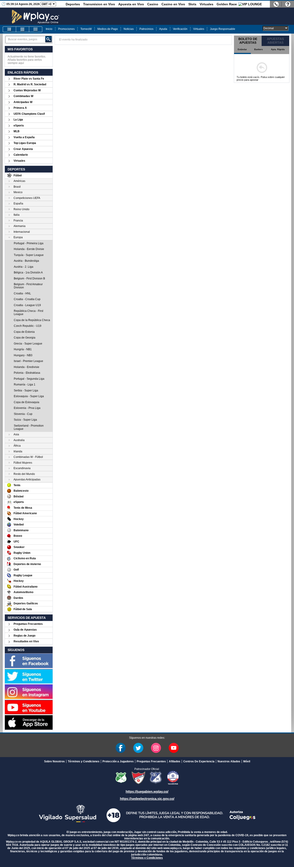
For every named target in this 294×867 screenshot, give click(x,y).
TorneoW (86, 29)
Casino (152, 4)
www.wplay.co (172, 848)
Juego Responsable (222, 29)
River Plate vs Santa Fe (29, 78)
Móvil (246, 761)
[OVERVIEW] (22, 29)
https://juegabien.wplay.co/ (147, 791)
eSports (19, 125)
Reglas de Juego (24, 635)
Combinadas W (23, 96)
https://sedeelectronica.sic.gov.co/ (147, 799)
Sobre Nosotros (54, 761)
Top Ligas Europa (25, 143)
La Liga (18, 119)
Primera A (20, 107)
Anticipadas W (23, 102)
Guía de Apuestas (25, 629)
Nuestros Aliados (229, 761)
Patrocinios (146, 29)
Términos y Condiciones (83, 761)
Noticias (129, 29)
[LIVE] (9, 29)
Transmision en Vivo (99, 4)
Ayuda (163, 29)
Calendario (21, 154)
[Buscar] (48, 39)
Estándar (242, 49)
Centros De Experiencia (199, 761)
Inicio (49, 29)
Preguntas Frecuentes (28, 624)
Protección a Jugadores (118, 761)
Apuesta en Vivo (131, 4)
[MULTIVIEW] (35, 29)
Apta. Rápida (278, 49)
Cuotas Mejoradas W (27, 90)
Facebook (120, 748)
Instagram (156, 748)
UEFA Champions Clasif (29, 113)
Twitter (138, 748)
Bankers (258, 49)
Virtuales (206, 4)
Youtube (173, 748)
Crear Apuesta (23, 149)
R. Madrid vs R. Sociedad (30, 84)
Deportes (73, 4)
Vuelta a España (24, 137)
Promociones (66, 29)
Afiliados (174, 761)
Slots (192, 4)
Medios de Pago (107, 29)
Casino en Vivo (173, 4)
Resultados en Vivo (26, 641)
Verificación (180, 29)
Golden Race (227, 4)
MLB (17, 131)
